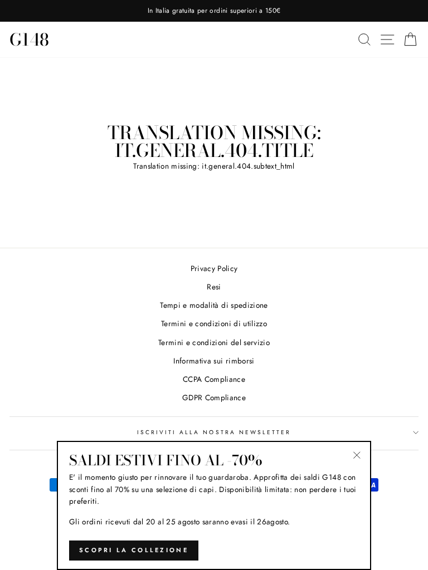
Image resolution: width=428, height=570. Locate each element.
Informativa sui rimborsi (213, 360)
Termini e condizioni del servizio (214, 342)
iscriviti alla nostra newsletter (214, 432)
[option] (214, 11)
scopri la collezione (133, 550)
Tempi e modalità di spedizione (214, 305)
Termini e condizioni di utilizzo (214, 323)
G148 (29, 39)
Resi (214, 286)
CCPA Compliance (214, 379)
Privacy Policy (214, 268)
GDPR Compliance (214, 397)
